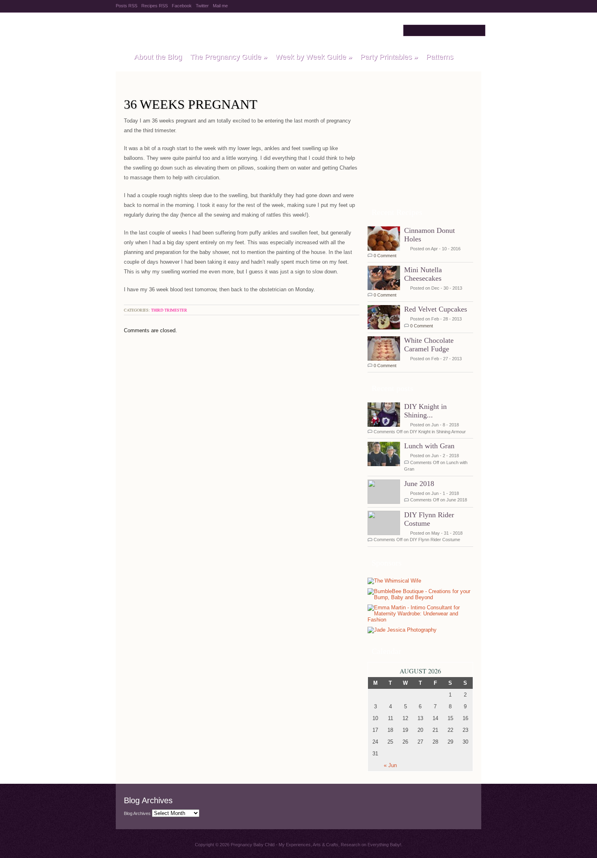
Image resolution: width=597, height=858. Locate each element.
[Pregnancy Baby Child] (121, 57)
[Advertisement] (420, 149)
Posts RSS (126, 5)
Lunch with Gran (429, 446)
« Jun (390, 765)
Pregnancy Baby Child (218, 30)
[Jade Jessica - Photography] (402, 630)
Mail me (220, 5)
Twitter (202, 5)
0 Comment (385, 255)
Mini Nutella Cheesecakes (423, 274)
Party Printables (389, 57)
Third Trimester (169, 310)
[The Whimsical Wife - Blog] (394, 581)
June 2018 (419, 484)
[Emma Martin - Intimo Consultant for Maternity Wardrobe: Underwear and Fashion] (418, 620)
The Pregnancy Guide (228, 57)
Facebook (182, 5)
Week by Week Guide (313, 57)
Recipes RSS (154, 5)
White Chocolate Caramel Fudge (429, 344)
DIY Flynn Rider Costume (429, 519)
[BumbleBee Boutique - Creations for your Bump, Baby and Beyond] (420, 597)
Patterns (439, 57)
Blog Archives (137, 813)
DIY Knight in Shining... (425, 410)
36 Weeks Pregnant (190, 104)
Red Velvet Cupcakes (435, 309)
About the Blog (158, 57)
